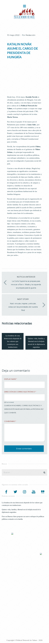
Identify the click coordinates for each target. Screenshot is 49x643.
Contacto (7, 602)
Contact (7, 621)
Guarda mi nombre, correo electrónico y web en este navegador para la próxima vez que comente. (23, 409)
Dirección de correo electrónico (20, 392)
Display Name (10, 379)
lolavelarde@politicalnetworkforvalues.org (29, 572)
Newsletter (7, 600)
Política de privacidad (11, 597)
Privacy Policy (9, 616)
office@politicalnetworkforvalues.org (25, 579)
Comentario (10, 421)
